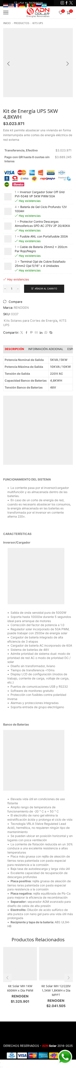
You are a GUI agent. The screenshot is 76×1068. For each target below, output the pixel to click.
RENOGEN (21, 308)
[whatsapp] (45, 332)
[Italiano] (28, 5)
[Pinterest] (31, 332)
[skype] (50, 332)
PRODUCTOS (21, 23)
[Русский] (39, 5)
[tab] (14, 349)
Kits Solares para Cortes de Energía (30, 321)
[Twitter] (71, 3)
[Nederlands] (6, 5)
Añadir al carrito (46, 288)
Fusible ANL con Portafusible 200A (44, 236)
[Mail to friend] (36, 332)
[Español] (44, 5)
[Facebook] (66, 3)
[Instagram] (62, 3)
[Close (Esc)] (0, 1062)
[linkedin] (41, 332)
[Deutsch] (22, 5)
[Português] (33, 5)
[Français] (17, 5)
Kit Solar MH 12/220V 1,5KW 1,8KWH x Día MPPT (56, 990)
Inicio (7, 23)
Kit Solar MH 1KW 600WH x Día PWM (20, 988)
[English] (11, 5)
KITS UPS (38, 23)
